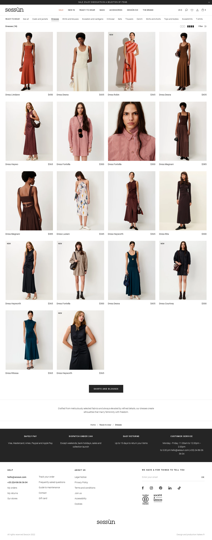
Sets (120, 19)
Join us (78, 493)
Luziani (63, 234)
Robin (113, 94)
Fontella (63, 164)
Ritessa (11, 373)
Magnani (166, 164)
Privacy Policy (81, 482)
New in (71, 10)
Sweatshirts (187, 19)
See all (26, 19)
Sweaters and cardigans (92, 19)
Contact (43, 493)
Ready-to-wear (87, 10)
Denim (140, 19)
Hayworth (115, 234)
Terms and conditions (85, 488)
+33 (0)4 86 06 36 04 (17, 482)
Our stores (12, 498)
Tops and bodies (171, 19)
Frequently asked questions (52, 482)
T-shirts (199, 19)
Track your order (46, 477)
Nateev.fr (201, 534)
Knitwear (111, 19)
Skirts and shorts (153, 19)
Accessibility (80, 498)
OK (203, 477)
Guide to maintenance (49, 487)
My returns (12, 493)
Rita (164, 234)
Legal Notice (80, 477)
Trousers (129, 19)
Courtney (166, 303)
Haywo (11, 164)
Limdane (12, 94)
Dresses (55, 19)
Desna (63, 94)
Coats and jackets (40, 19)
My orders (12, 488)
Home (93, 425)
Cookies (78, 504)
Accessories (115, 10)
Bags (102, 10)
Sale (61, 10)
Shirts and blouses (70, 19)
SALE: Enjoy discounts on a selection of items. (103, 2)
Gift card (43, 498)
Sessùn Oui (132, 10)
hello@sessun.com (16, 477)
